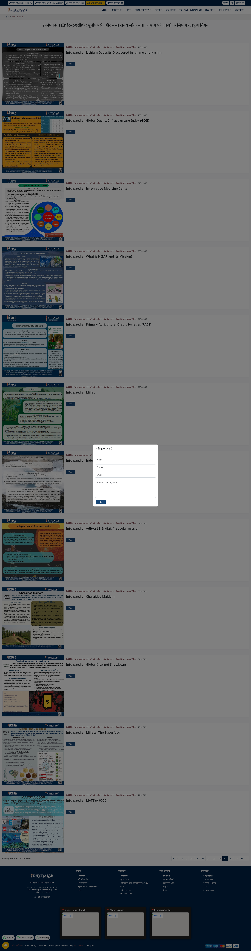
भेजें (100, 502)
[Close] (155, 448)
